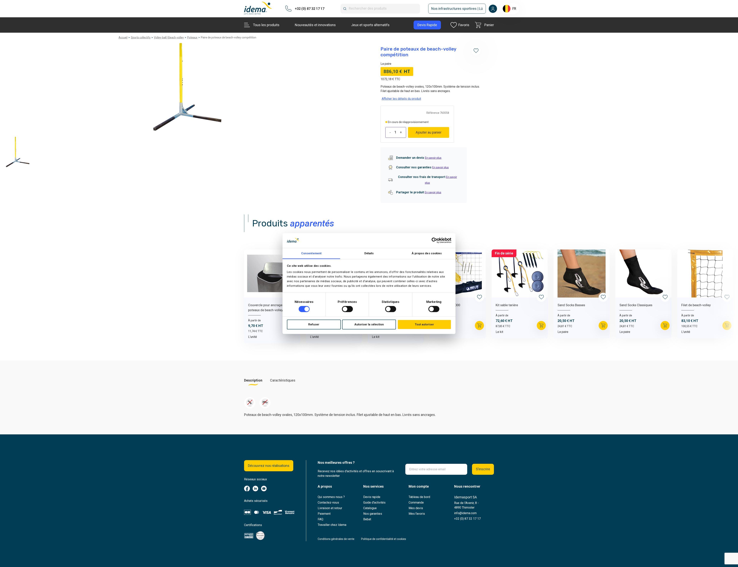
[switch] (347, 309)
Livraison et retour (330, 508)
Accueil (123, 37)
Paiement (324, 513)
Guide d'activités (374, 502)
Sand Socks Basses (571, 305)
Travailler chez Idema (332, 525)
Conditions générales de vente (336, 538)
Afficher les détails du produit (401, 99)
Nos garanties (372, 513)
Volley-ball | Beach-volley (169, 37)
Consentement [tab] (311, 253)
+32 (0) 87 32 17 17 (467, 518)
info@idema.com (465, 513)
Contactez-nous (328, 502)
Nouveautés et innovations (315, 25)
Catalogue (370, 508)
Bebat (367, 519)
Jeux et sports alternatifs (370, 25)
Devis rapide (371, 497)
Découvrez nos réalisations (268, 466)
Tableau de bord (419, 497)
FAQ (320, 519)
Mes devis (416, 508)
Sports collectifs (140, 37)
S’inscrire (483, 469)
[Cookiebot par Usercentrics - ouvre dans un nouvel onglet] (434, 240)
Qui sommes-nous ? (331, 497)
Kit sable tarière (507, 305)
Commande (416, 502)
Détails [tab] (369, 253)
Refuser (313, 324)
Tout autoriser (424, 324)
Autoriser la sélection (369, 324)
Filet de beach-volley (696, 305)
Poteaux (192, 37)
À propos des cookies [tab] (427, 253)
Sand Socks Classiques (635, 305)
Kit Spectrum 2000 (447, 305)
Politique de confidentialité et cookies (383, 538)
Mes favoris (417, 513)
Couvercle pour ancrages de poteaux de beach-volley (268, 307)
